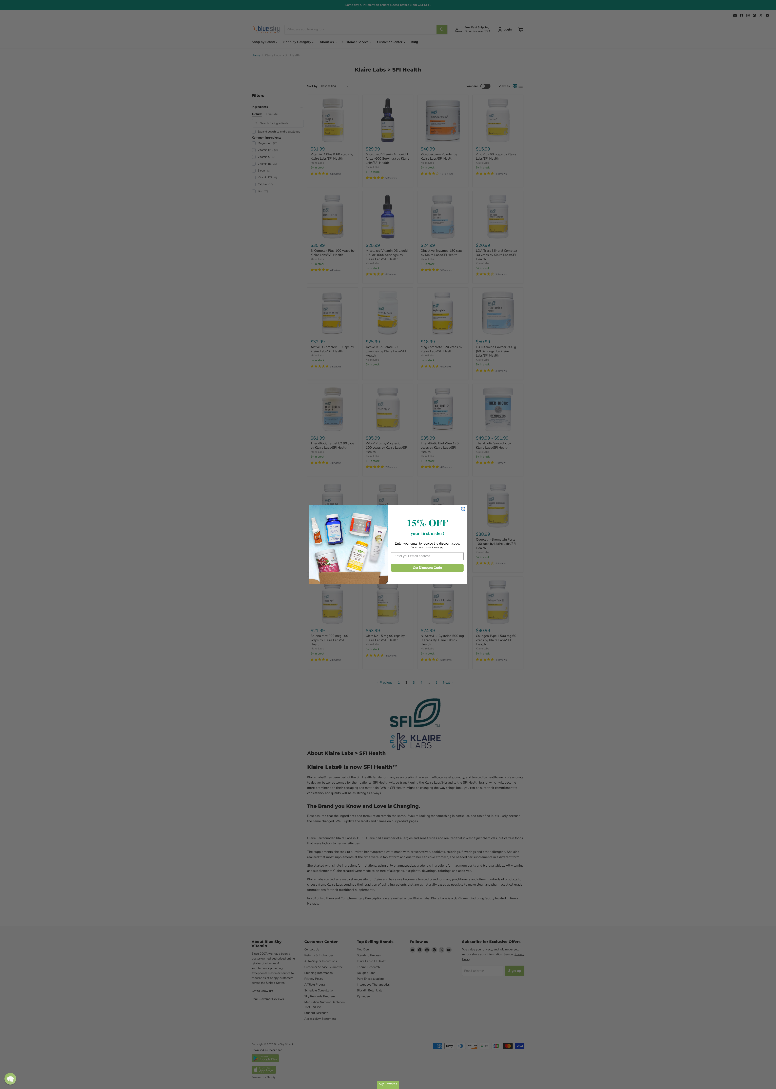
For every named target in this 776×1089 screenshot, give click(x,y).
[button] (10, 1079)
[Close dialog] (463, 509)
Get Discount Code (427, 567)
